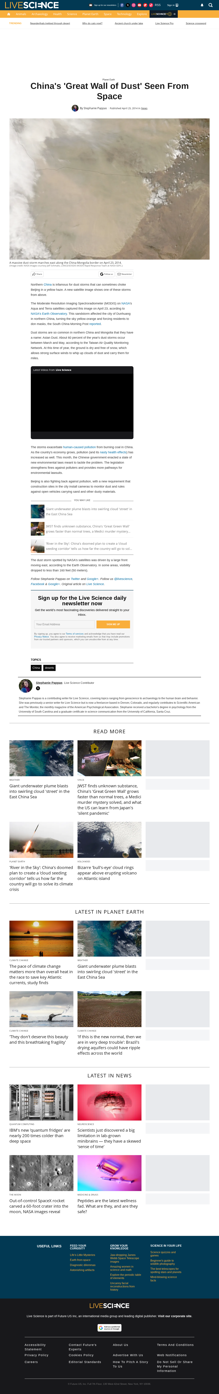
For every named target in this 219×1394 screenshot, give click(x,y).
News (144, 108)
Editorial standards (85, 1362)
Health (57, 14)
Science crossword (196, 23)
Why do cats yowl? (92, 23)
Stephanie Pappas (95, 108)
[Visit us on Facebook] (122, 5)
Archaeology (40, 14)
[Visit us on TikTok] (151, 5)
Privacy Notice (41, 636)
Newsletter (126, 274)
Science (72, 14)
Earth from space (80, 1259)
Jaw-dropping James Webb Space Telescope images (124, 1258)
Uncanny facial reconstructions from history (122, 1286)
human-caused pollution (79, 447)
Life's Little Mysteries (82, 1255)
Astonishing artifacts (82, 1270)
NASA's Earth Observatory (49, 313)
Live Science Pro (164, 23)
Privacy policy (37, 1355)
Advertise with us (128, 1355)
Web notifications (172, 1355)
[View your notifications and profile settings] (202, 5)
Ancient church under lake (129, 23)
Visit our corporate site (174, 1316)
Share (39, 274)
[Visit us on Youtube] (139, 5)
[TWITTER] (39, 688)
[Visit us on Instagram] (134, 5)
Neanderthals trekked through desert (50, 23)
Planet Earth (90, 14)
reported (95, 324)
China (48, 284)
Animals (21, 14)
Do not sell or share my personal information (175, 1366)
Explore (142, 14)
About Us (120, 1345)
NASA (125, 303)
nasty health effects (113, 452)
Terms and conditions (175, 1345)
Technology (124, 14)
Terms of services (75, 633)
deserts (49, 667)
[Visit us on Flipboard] (145, 5)
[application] (82, 403)
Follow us (108, 274)
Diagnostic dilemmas (82, 1265)
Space (108, 14)
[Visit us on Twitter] (128, 5)
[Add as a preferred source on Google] (109, 1328)
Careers (31, 1362)
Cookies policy (81, 1355)
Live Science (95, 584)
